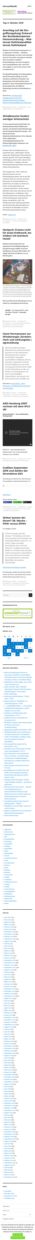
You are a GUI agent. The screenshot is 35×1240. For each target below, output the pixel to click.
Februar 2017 (8, 1127)
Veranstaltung (9, 889)
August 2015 (8, 1165)
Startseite (6, 1206)
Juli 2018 (7, 1086)
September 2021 (9, 996)
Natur (29, 107)
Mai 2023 (7, 948)
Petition (7, 865)
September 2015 (9, 1163)
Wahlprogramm (9, 896)
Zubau (6, 903)
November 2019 (9, 1048)
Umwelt (7, 884)
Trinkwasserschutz (10, 882)
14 (5, 647)
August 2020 (8, 1027)
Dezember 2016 (9, 1132)
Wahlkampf (8, 894)
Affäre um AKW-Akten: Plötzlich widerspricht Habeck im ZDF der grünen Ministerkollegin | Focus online (17, 689)
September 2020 (10, 1024)
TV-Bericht (22, 460)
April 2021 (7, 1008)
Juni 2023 (7, 946)
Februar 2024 (8, 927)
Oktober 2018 (8, 1079)
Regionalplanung (8, 326)
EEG (5, 836)
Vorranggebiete (9, 891)
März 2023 (8, 953)
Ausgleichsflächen (8, 109)
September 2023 (9, 939)
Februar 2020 (8, 1041)
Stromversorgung (7, 585)
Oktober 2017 (8, 1108)
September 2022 (10, 967)
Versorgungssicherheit (19, 585)
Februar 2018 (8, 1098)
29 (9, 654)
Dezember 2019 (9, 1046)
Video (27, 460)
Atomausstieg (16, 323)
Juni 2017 (7, 1117)
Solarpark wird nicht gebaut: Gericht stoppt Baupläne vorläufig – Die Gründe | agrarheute (18, 782)
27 (30, 651)
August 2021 (8, 998)
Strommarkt (27, 508)
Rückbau (7, 870)
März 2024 (8, 924)
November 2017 (9, 1105)
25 (22, 651)
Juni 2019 (7, 1060)
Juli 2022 (7, 972)
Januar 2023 (8, 958)
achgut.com (12, 215)
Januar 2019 (8, 1072)
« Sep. (9, 658)
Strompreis (6, 510)
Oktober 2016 (9, 1136)
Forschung (8, 841)
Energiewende (15, 325)
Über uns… (6, 1210)
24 (17, 651)
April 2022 (7, 979)
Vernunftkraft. (10, 6)
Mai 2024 (7, 920)
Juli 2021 (7, 1001)
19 (26, 647)
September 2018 (9, 1082)
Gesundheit (16, 508)
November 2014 (9, 1177)
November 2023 (9, 934)
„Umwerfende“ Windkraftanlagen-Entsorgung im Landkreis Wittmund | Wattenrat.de (17, 760)
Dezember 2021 (9, 989)
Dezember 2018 (9, 1074)
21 (5, 651)
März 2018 (7, 1096)
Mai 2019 (7, 1063)
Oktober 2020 (9, 1022)
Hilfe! (4, 1214)
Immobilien (8, 848)
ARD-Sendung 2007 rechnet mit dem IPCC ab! (16, 406)
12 (26, 643)
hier (24, 577)
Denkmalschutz (9, 834)
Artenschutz (15, 221)
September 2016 (9, 1139)
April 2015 (7, 1172)
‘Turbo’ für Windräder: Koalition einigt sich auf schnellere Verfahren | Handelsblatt (17, 739)
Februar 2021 (8, 1013)
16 (13, 647)
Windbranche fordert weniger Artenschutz (16, 117)
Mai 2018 (7, 1091)
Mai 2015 (7, 1170)
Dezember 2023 (9, 932)
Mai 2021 (7, 1005)
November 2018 (9, 1077)
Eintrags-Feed (9, 1193)
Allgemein (7, 829)
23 (13, 651)
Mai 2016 (7, 1148)
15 (9, 647)
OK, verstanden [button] (18, 1234)
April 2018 (7, 1094)
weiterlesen (7, 495)
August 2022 (8, 970)
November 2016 (9, 1134)
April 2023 (7, 951)
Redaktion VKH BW (10, 107)
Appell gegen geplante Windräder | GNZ (17, 730)
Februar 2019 (8, 1070)
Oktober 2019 (9, 1051)
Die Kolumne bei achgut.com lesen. (14, 567)
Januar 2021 (8, 1015)
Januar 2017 (8, 1129)
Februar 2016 (8, 1155)
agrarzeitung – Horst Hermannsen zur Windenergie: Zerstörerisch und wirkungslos (16, 386)
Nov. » (26, 658)
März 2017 (7, 1124)
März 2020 (8, 1039)
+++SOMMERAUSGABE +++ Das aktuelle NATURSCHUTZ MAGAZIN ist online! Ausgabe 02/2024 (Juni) (18, 708)
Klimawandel (14, 460)
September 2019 (9, 1053)
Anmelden (7, 1191)
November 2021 (9, 991)
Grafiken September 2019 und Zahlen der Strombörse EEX (15, 470)
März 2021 (7, 1010)
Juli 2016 (7, 1144)
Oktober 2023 (9, 936)
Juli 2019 (7, 1058)
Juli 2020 (7, 1029)
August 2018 (8, 1084)
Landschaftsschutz (10, 858)
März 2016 (7, 1153)
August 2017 (8, 1113)
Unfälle (6, 887)
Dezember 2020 (9, 1017)
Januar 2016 (8, 1158)
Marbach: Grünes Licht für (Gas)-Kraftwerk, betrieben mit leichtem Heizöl (17, 234)
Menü (29, 6)
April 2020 (7, 1036)
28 (5, 654)
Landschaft (16, 109)
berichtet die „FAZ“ (9, 145)
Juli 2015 (7, 1167)
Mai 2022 (7, 977)
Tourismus (8, 879)
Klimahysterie (6, 460)
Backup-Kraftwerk (25, 323)
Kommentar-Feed (10, 1196)
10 (17, 643)
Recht (6, 867)
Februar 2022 (8, 984)
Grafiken (29, 507)
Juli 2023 (7, 943)
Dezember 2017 (9, 1103)
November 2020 (9, 1020)
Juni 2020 (7, 1032)
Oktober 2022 (9, 965)
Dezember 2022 (9, 960)
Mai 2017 (7, 1120)
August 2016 (8, 1141)
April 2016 (7, 1151)
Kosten (22, 325)
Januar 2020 (8, 1043)
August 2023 (8, 941)
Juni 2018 (7, 1089)
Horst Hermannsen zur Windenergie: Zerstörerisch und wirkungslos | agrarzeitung (17, 338)
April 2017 (7, 1122)
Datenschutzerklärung (18, 1237)
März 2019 (7, 1067)
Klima (29, 459)
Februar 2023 (8, 955)
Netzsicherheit (9, 863)
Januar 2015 (8, 1175)
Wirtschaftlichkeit (18, 326)
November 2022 (9, 962)
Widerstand (8, 898)
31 (17, 654)
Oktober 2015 (8, 1160)
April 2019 (7, 1065)
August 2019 (8, 1055)
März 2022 (8, 982)
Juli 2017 (7, 1115)
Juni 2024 (7, 917)
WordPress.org (9, 1198)
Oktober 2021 (8, 993)
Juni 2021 (7, 1003)
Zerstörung (26, 396)
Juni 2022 (7, 974)
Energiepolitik (7, 221)
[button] (7, 502)
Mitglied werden (8, 1219)
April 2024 (7, 922)
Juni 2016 (7, 1146)
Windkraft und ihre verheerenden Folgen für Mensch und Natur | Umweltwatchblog (18, 725)
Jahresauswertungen (11, 815)
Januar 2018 (8, 1101)
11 (21, 643)
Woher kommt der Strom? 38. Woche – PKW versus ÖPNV (15, 520)
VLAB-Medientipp (10, 694)
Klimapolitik (6, 222)
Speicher (7, 872)
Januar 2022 (8, 986)
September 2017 (9, 1110)
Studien (7, 877)
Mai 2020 (7, 1034)
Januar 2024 (8, 929)
